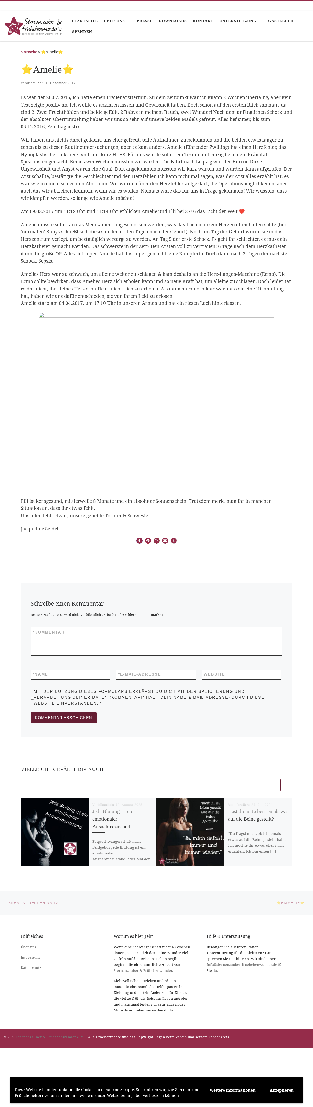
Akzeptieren (282, 1090)
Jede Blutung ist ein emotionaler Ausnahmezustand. (113, 819)
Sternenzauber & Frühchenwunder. (143, 970)
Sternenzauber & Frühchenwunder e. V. (50, 1037)
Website (214, 674)
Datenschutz (31, 967)
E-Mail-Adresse (139, 674)
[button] (139, 541)
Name (40, 674)
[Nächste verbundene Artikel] (286, 785)
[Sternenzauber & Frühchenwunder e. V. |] (34, 25)
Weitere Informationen (233, 1090)
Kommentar (49, 632)
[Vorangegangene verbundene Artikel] (273, 785)
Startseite (29, 51)
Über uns (28, 947)
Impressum (30, 957)
